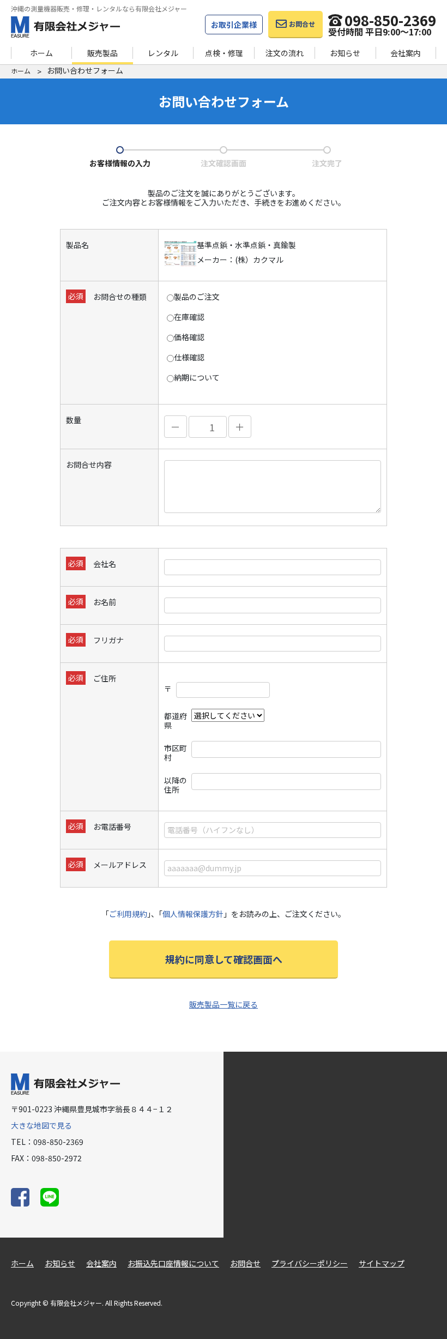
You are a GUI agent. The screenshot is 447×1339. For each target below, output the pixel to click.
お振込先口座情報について (173, 1263)
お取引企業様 (234, 24)
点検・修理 (224, 52)
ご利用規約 (128, 913)
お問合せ (245, 1263)
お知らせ (345, 52)
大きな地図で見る (41, 1125)
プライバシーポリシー (309, 1263)
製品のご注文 (197, 296)
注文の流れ (284, 52)
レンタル (163, 52)
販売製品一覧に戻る (223, 1004)
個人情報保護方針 (193, 913)
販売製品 (102, 52)
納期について (197, 377)
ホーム (41, 52)
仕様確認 (189, 357)
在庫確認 (189, 317)
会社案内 (405, 52)
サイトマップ (381, 1263)
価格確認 (189, 337)
